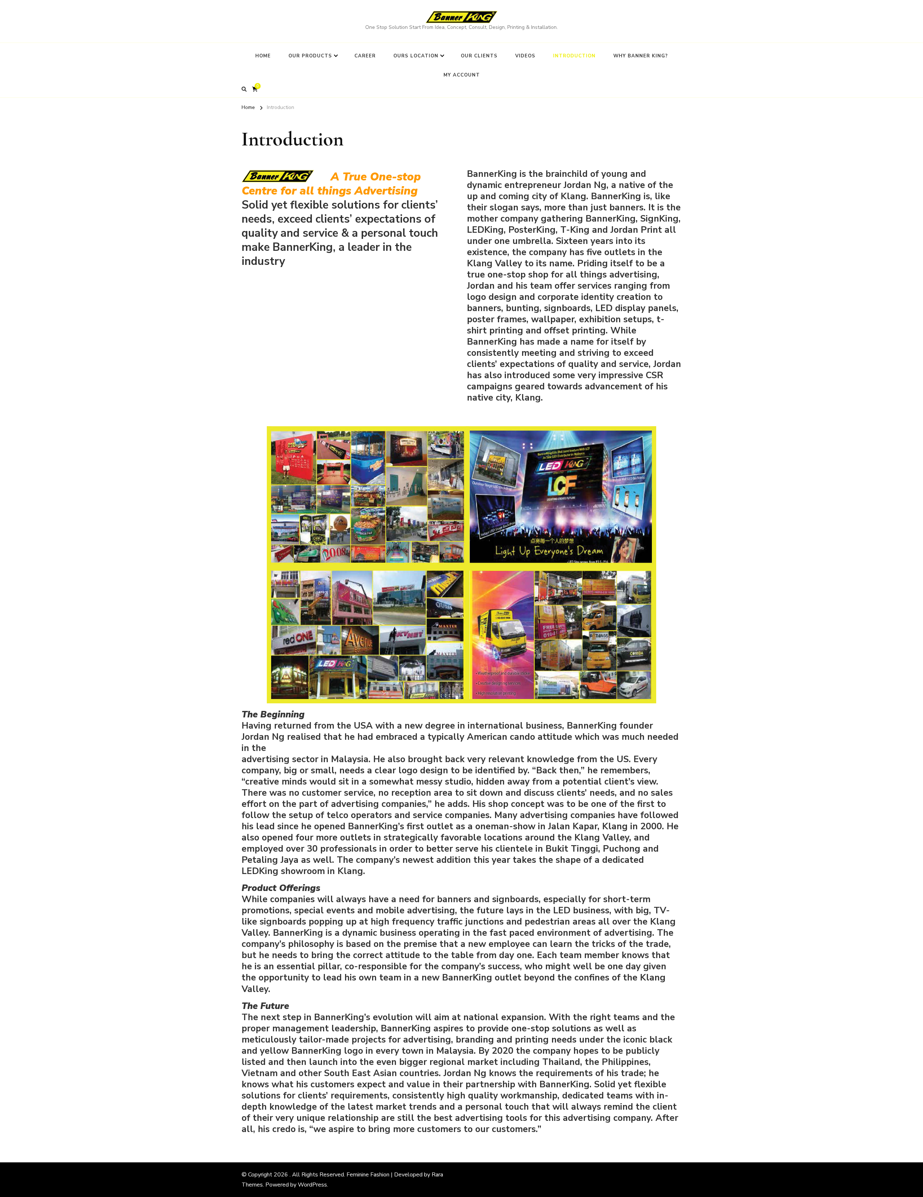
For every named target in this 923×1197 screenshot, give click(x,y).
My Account (461, 75)
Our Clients (479, 56)
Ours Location (415, 56)
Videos (525, 56)
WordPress (312, 1185)
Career (365, 56)
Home (263, 56)
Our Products (310, 56)
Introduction (574, 56)
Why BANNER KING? (640, 56)
